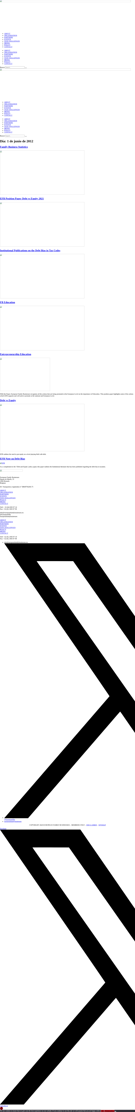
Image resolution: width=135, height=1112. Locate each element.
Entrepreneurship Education (15, 354)
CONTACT (8, 47)
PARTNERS (8, 37)
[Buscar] (26, 136)
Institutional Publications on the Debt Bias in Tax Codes (30, 250)
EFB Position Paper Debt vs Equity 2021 (22, 198)
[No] (115, 1111)
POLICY (7, 45)
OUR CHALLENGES (12, 41)
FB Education (7, 302)
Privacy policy (109, 1111)
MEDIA (7, 43)
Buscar (2, 67)
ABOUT (7, 33)
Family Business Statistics (14, 146)
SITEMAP (102, 825)
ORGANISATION (10, 35)
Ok (102, 1111)
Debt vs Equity (8, 400)
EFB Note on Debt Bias (12, 458)
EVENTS (7, 39)
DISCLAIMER (91, 825)
